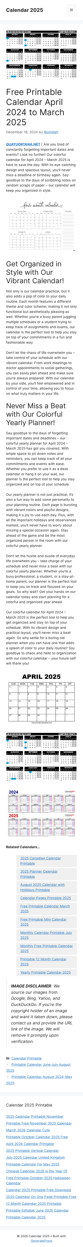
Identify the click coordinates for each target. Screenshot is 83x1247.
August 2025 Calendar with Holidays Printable (42, 887)
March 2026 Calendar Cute (28, 1130)
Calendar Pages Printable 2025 (45, 898)
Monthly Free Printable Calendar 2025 (46, 948)
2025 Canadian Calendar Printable (40, 860)
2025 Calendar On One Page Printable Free (41, 1197)
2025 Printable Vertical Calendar (32, 1151)
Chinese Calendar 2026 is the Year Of (36, 1171)
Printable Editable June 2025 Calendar (37, 1210)
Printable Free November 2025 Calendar (39, 1123)
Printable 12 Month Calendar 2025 (43, 961)
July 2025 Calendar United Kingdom (35, 1157)
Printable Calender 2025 (26, 1217)
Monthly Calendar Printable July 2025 (46, 935)
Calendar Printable (26, 1058)
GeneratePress (41, 1241)
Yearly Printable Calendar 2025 (45, 972)
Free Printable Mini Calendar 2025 (43, 922)
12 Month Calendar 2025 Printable (33, 1204)
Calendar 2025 (24, 10)
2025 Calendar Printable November (34, 1117)
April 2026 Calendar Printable (30, 1144)
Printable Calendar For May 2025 (32, 1164)
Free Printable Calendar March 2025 (45, 908)
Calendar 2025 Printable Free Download (38, 1190)
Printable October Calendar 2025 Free (37, 1137)
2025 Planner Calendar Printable (39, 874)
